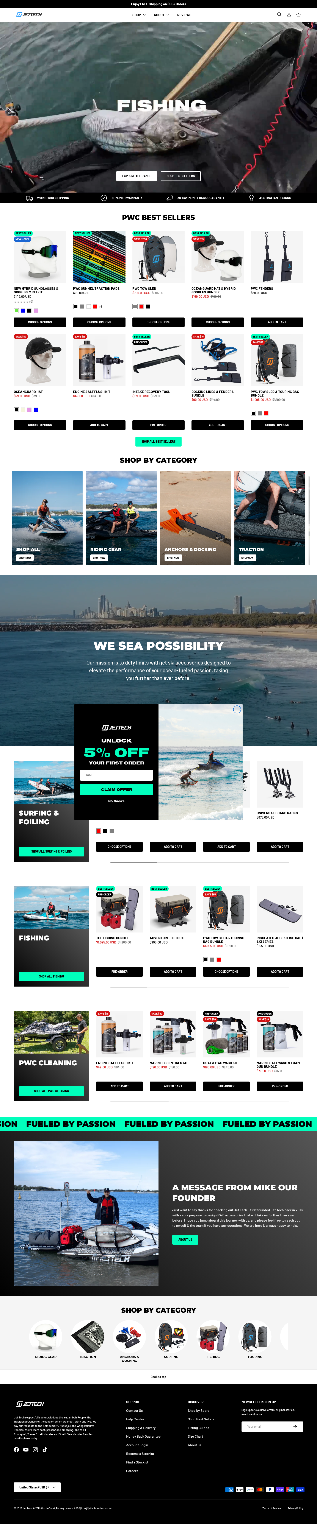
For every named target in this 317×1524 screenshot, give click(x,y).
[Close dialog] (237, 709)
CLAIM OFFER (116, 789)
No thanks (116, 800)
